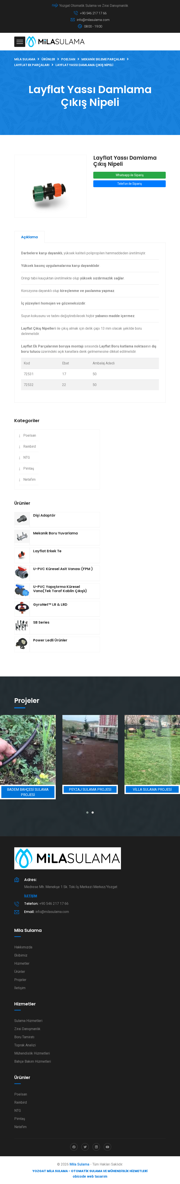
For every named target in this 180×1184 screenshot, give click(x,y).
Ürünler (19, 972)
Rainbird (29, 446)
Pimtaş (28, 468)
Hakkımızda (23, 947)
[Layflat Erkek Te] (22, 555)
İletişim (30, 896)
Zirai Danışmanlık (27, 1029)
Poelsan (29, 435)
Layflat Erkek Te (47, 551)
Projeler (20, 980)
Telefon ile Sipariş (129, 183)
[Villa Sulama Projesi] (152, 750)
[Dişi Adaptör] (22, 519)
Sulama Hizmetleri (28, 1021)
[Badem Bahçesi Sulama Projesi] (28, 750)
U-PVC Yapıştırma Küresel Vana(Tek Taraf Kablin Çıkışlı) (60, 588)
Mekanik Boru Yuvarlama (55, 533)
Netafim (29, 479)
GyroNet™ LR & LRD (50, 604)
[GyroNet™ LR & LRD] (22, 609)
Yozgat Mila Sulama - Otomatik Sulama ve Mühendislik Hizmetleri (90, 1171)
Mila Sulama (79, 1164)
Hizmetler (21, 963)
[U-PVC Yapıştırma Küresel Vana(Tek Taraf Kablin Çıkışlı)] (22, 591)
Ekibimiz (20, 955)
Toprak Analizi (25, 1045)
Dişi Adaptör (44, 515)
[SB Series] (22, 626)
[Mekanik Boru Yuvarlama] (22, 537)
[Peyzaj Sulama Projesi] (90, 750)
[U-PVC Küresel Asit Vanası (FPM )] (22, 573)
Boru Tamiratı (24, 1037)
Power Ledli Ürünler (50, 640)
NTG (26, 457)
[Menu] (19, 42)
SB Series (41, 622)
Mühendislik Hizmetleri (32, 1053)
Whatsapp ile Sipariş (130, 175)
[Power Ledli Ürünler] (22, 644)
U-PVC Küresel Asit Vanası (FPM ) (63, 568)
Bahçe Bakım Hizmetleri (32, 1061)
